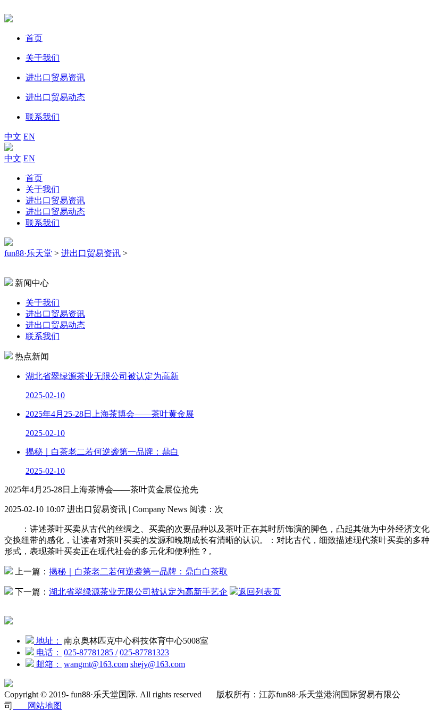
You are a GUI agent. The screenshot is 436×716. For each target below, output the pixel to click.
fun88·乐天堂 (28, 253)
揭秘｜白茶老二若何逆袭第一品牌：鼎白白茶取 (138, 571)
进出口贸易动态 (55, 211)
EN (29, 136)
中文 (12, 136)
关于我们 (43, 189)
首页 (34, 178)
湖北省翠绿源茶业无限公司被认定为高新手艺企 (138, 591)
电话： (48, 652)
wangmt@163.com (96, 664)
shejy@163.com (157, 664)
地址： (48, 640)
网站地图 (37, 705)
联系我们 (43, 222)
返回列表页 (259, 591)
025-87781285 (91, 652)
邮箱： (48, 664)
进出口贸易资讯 (55, 200)
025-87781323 (144, 652)
